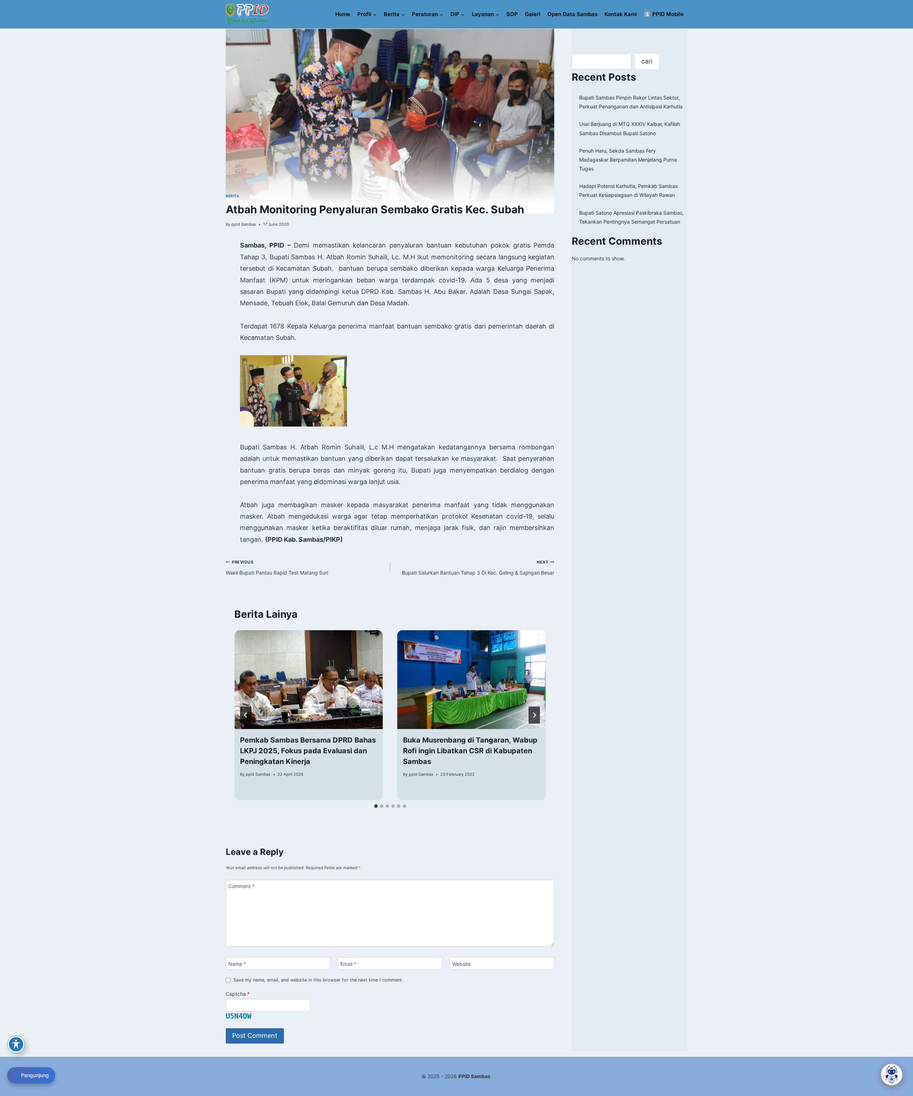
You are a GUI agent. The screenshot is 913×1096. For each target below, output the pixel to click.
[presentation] (308, 679)
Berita (232, 196)
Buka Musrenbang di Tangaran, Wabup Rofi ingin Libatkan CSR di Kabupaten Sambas (470, 751)
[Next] (534, 715)
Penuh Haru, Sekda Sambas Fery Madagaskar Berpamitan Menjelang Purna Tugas (628, 160)
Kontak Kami (621, 14)
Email (348, 963)
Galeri (532, 14)
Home (342, 14)
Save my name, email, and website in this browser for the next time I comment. (318, 980)
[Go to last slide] (245, 715)
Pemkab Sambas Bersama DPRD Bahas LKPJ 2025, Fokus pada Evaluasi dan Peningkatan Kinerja (308, 751)
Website (461, 963)
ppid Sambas (243, 224)
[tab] (376, 806)
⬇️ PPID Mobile (664, 14)
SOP (512, 14)
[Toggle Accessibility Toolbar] (16, 1044)
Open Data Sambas (572, 14)
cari (646, 61)
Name (237, 963)
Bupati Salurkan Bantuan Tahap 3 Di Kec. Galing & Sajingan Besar (478, 568)
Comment (241, 886)
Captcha (238, 994)
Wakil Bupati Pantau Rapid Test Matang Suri (277, 568)
